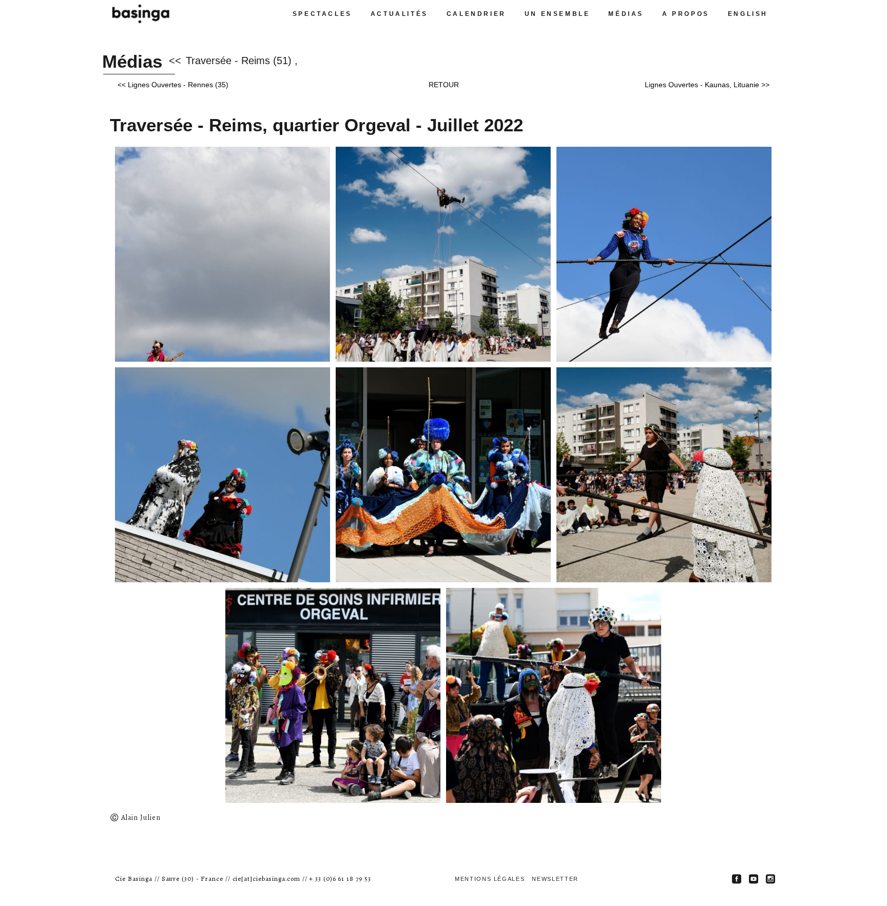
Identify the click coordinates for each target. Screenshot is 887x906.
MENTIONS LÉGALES (490, 879)
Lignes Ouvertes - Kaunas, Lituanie (702, 85)
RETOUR (444, 85)
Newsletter (555, 879)
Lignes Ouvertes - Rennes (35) (178, 85)
